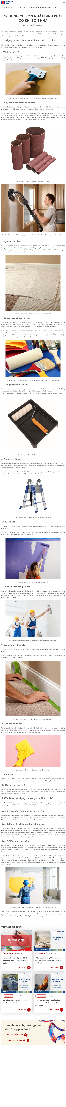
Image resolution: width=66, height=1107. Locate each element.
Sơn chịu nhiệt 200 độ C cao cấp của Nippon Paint (16, 1001)
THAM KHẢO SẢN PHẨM (14, 1035)
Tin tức (13, 7)
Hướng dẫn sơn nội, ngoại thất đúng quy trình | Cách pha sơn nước (15, 960)
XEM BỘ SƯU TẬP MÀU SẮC (16, 1040)
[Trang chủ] (7, 2)
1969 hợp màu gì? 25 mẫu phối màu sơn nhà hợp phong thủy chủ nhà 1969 (49, 1002)
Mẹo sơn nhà (21, 7)
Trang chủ (4, 7)
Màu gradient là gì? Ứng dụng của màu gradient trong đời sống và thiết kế (48, 960)
